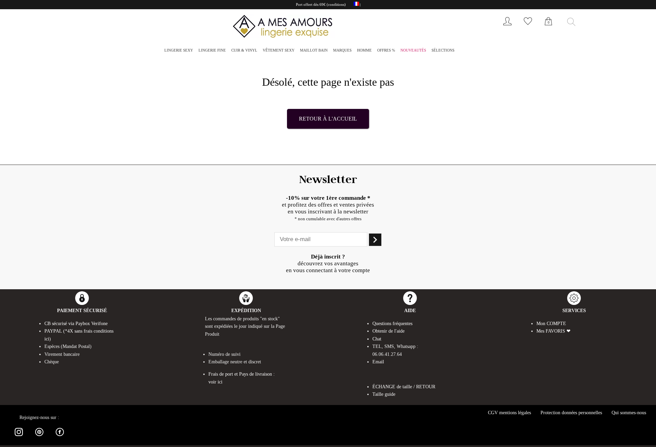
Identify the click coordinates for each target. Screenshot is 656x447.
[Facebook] (60, 437)
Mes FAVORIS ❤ (553, 331)
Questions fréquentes (392, 323)
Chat (376, 338)
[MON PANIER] (548, 28)
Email (378, 361)
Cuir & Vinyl (244, 50)
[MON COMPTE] (507, 27)
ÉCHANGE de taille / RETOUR (403, 386)
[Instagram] (19, 437)
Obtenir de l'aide (388, 331)
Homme (364, 50)
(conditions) (336, 4)
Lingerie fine (212, 50)
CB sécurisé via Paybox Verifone (76, 323)
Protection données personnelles (571, 412)
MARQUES (342, 50)
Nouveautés (413, 50)
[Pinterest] (39, 437)
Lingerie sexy (178, 50)
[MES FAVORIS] (528, 27)
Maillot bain (314, 50)
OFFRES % (386, 50)
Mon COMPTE (551, 323)
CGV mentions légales (509, 412)
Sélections (443, 50)
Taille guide (383, 394)
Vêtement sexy (279, 50)
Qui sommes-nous (629, 412)
